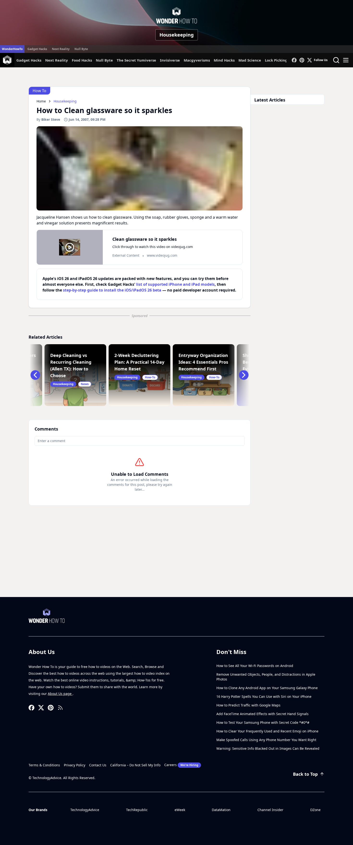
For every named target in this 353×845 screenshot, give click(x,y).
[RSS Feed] (60, 708)
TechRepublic (137, 809)
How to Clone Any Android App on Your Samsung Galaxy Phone (267, 688)
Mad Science (249, 60)
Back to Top (305, 774)
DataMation (221, 809)
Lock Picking (276, 60)
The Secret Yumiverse (136, 60)
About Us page (60, 693)
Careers (181, 764)
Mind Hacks (224, 60)
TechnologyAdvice (84, 809)
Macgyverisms (197, 60)
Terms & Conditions (44, 765)
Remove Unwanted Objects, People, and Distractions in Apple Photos (265, 676)
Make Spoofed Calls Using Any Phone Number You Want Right (266, 739)
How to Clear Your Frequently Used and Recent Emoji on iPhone (267, 731)
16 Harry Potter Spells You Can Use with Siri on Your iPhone (263, 696)
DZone (315, 809)
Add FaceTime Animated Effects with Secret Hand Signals (262, 714)
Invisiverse (170, 60)
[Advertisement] (176, 561)
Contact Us (97, 765)
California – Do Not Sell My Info (135, 765)
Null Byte (81, 49)
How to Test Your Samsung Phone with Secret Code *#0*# (262, 722)
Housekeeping (176, 35)
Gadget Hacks (37, 49)
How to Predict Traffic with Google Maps (248, 705)
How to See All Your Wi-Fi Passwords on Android (254, 665)
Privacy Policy (74, 765)
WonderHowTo (12, 49)
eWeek (180, 809)
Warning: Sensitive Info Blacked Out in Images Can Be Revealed (267, 748)
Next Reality (61, 49)
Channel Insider (270, 809)
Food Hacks (82, 60)
